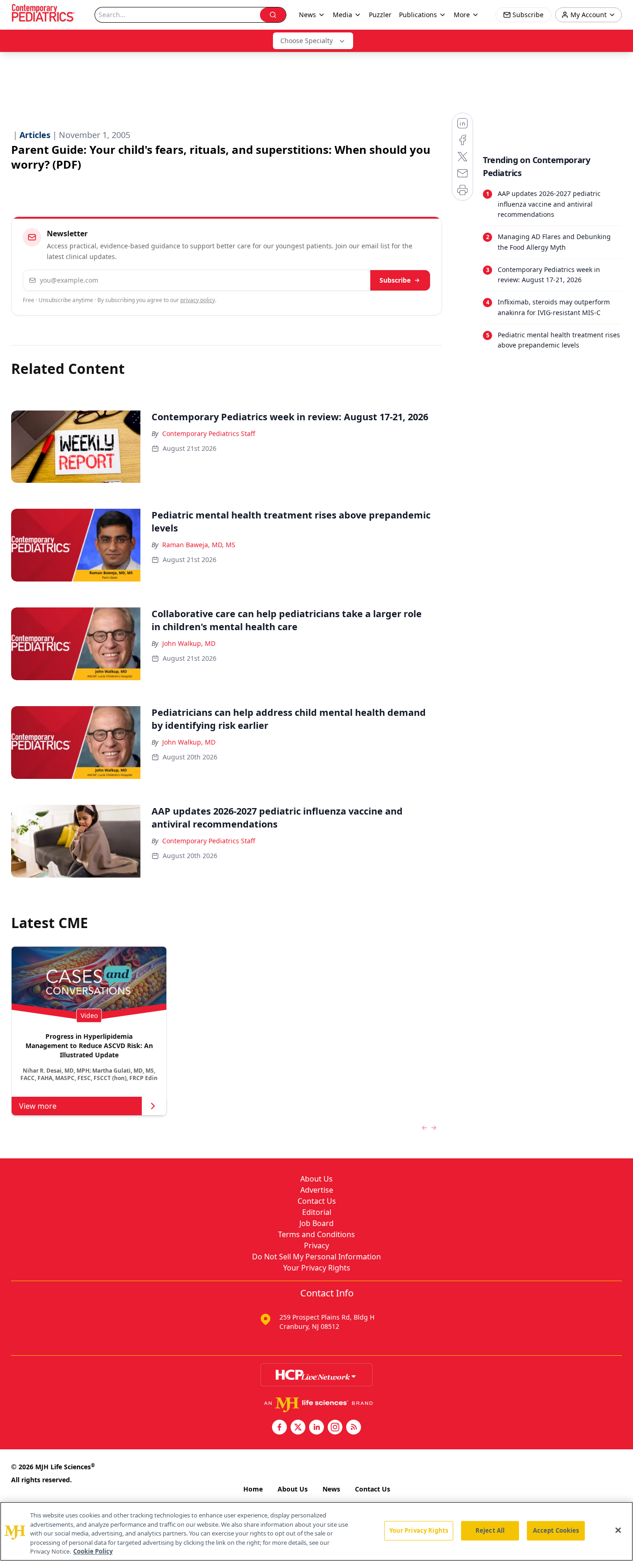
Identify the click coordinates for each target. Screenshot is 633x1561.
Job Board (316, 1223)
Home (253, 1489)
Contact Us (317, 1201)
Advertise (316, 1190)
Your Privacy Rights (316, 1268)
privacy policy (197, 300)
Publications (418, 14)
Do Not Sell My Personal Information (316, 1256)
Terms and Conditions (316, 1234)
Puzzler (380, 14)
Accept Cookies (556, 1530)
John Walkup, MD (188, 643)
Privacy (316, 1245)
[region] (316, 1531)
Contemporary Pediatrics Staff (208, 433)
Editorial (316, 1212)
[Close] (618, 1530)
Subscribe (395, 280)
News (331, 1489)
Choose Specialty (306, 40)
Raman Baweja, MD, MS (198, 544)
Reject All (490, 1530)
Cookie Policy (93, 1551)
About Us (316, 1179)
